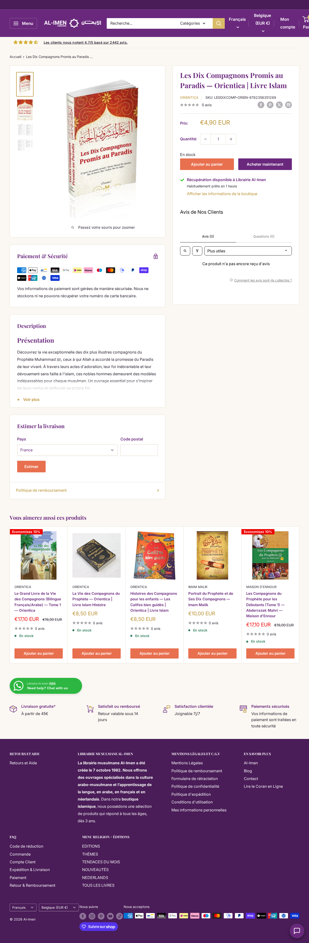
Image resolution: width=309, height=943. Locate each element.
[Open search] (185, 250)
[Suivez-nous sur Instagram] (92, 916)
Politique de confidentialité (195, 786)
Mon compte (287, 23)
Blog (248, 770)
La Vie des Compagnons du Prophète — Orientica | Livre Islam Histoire (96, 599)
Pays (21, 439)
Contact (251, 778)
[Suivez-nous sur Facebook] (82, 916)
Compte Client (22, 861)
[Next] (299, 595)
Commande (20, 854)
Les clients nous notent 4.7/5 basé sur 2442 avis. (86, 42)
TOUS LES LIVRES (98, 885)
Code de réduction (26, 846)
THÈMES (90, 854)
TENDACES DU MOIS (101, 861)
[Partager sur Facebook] (261, 104)
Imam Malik (198, 587)
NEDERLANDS (95, 877)
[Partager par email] (288, 104)
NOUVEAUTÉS (95, 869)
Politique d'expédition (191, 794)
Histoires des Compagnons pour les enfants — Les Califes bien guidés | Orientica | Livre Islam (153, 602)
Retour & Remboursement (32, 885)
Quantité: (188, 138)
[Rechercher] (219, 23)
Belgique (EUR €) (55, 907)
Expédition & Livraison (30, 869)
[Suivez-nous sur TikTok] (119, 916)
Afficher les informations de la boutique (222, 193)
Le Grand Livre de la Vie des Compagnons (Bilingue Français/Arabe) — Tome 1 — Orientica (37, 602)
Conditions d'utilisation (192, 802)
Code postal (131, 439)
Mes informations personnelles (198, 810)
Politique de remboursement (41, 490)
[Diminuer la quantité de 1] (205, 139)
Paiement (18, 877)
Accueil (15, 57)
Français (19, 907)
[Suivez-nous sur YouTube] (110, 916)
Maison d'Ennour (261, 587)
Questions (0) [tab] (263, 236)
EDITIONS (91, 846)
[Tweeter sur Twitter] (279, 104)
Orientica (189, 97)
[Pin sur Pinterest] (270, 104)
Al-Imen (251, 762)
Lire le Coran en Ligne (263, 786)
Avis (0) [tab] (208, 236)
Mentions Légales (187, 762)
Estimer (31, 466)
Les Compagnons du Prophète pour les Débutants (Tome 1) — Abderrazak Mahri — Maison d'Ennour (265, 604)
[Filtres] (197, 250)
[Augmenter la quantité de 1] (231, 139)
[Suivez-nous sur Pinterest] (101, 916)
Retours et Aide (23, 762)
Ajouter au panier (207, 164)
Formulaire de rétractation (194, 778)
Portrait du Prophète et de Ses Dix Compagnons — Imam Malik (210, 599)
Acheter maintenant (265, 164)
